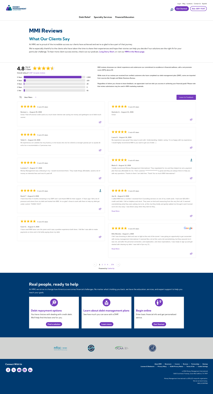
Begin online (143, 310)
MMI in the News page (134, 51)
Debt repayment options (46, 310)
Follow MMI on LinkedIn (30, 370)
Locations (189, 3)
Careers (177, 364)
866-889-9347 (198, 8)
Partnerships (195, 364)
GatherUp (110, 268)
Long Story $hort (106, 51)
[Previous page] (95, 264)
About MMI (158, 364)
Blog (183, 3)
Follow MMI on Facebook (8, 370)
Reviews (185, 364)
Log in (179, 3)
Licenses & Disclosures (147, 366)
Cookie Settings (203, 366)
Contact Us (197, 3)
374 (112, 264)
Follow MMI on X (13, 370)
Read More (115, 211)
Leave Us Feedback (186, 97)
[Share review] (100, 123)
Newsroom (168, 364)
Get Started (181, 8)
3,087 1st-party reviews (37, 73)
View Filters (28, 97)
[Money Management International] (16, 7)
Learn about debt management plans (106, 310)
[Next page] (118, 264)
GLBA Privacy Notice (176, 366)
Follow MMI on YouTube (19, 370)
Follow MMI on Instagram (25, 370)
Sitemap (205, 364)
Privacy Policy (162, 366)
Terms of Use (190, 366)
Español (204, 3)
